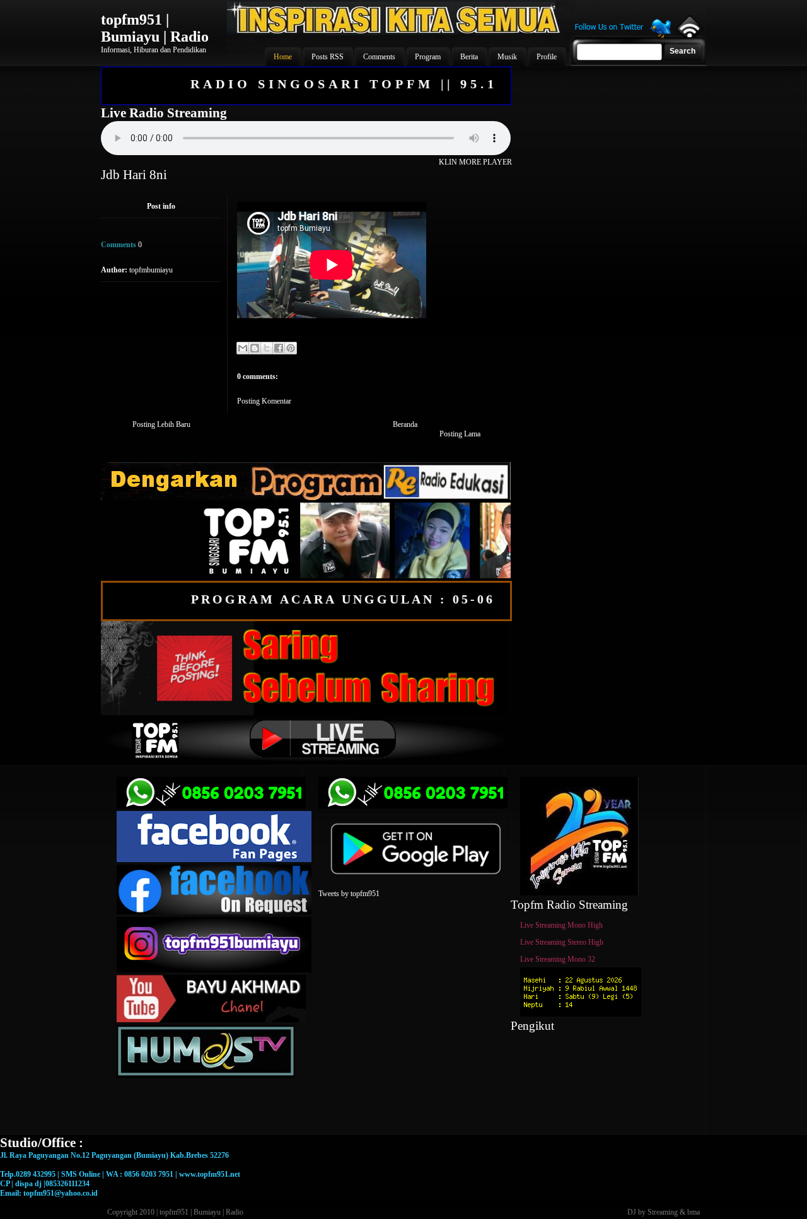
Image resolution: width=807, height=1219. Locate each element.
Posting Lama (459, 433)
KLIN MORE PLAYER (475, 162)
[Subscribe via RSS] (689, 34)
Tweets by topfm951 (349, 893)
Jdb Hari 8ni (134, 174)
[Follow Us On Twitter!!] (622, 36)
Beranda (405, 424)
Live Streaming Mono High (561, 925)
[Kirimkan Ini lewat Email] (242, 348)
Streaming (662, 1212)
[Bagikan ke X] (266, 348)
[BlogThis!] (254, 348)
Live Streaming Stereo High (561, 942)
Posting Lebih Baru (161, 424)
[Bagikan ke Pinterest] (290, 348)
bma (693, 1212)
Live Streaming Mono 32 (557, 959)
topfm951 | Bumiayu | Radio (155, 28)
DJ (631, 1212)
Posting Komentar (264, 401)
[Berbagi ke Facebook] (278, 348)
